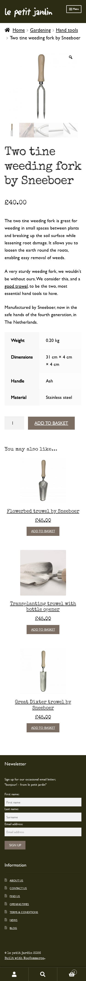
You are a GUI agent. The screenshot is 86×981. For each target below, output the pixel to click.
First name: (12, 794)
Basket (66, 971)
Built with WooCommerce (24, 958)
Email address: (14, 823)
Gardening (40, 29)
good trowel (16, 286)
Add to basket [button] (43, 531)
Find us (15, 896)
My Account (14, 974)
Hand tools (67, 29)
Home (19, 29)
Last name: (12, 808)
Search (43, 974)
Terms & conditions (24, 912)
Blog (13, 928)
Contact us (18, 888)
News (13, 920)
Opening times (19, 904)
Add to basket (51, 423)
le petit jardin (28, 11)
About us (16, 880)
